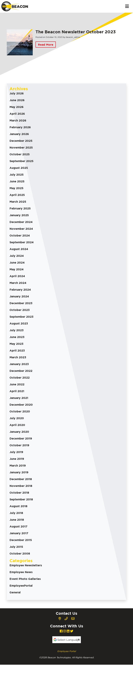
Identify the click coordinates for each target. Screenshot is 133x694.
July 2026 (17, 93)
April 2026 (17, 113)
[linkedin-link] (68, 631)
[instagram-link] (64, 631)
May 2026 (17, 106)
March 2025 (18, 201)
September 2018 (21, 499)
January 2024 (19, 296)
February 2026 (20, 127)
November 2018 (21, 485)
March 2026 (18, 120)
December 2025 (21, 140)
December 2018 (21, 479)
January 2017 (19, 533)
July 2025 (17, 174)
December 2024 (21, 221)
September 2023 (21, 316)
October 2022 (20, 377)
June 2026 (17, 100)
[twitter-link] (71, 631)
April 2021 (17, 391)
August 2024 (19, 249)
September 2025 (21, 161)
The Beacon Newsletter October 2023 (76, 31)
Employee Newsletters (26, 565)
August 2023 (19, 323)
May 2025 (16, 188)
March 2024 (18, 282)
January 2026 (19, 134)
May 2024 (17, 269)
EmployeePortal (21, 585)
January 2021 (19, 397)
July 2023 (17, 330)
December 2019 (21, 438)
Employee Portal (66, 651)
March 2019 (18, 465)
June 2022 (17, 384)
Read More (45, 44)
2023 (60, 37)
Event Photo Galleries (25, 578)
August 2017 (18, 526)
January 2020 (19, 431)
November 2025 (21, 147)
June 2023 (17, 336)
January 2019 (19, 472)
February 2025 (20, 208)
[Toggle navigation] (127, 6)
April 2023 (17, 350)
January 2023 (19, 364)
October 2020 (20, 411)
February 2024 (20, 289)
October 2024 (20, 235)
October (50, 37)
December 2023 (21, 303)
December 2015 (21, 539)
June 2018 (17, 519)
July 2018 (16, 512)
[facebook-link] (61, 631)
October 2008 (20, 553)
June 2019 (17, 458)
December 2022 (21, 370)
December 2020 (21, 404)
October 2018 (19, 492)
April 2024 (17, 276)
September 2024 (22, 242)
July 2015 (16, 546)
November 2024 (21, 228)
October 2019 (19, 445)
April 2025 (17, 194)
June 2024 (17, 262)
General (15, 592)
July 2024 (17, 255)
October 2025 (20, 154)
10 (55, 37)
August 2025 (19, 167)
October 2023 (20, 309)
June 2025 (17, 181)
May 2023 (16, 343)
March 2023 (18, 357)
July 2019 (16, 452)
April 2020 (17, 424)
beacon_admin (73, 37)
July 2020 (17, 418)
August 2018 (18, 506)
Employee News (21, 572)
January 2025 (19, 215)
